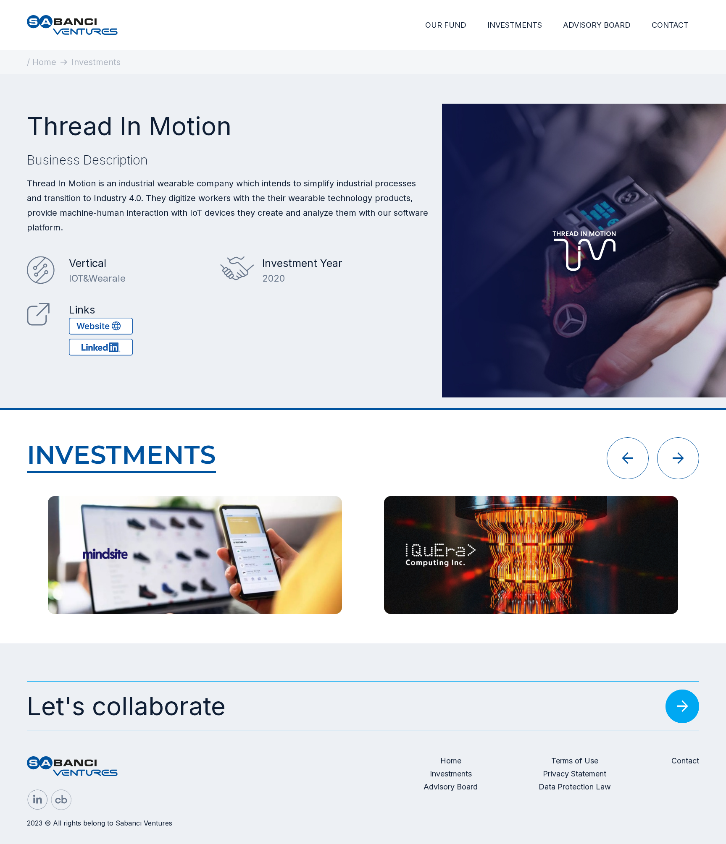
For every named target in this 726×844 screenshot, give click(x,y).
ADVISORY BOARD (597, 25)
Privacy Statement (574, 773)
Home (450, 760)
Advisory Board (451, 786)
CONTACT (670, 25)
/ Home (41, 62)
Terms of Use (574, 760)
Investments (451, 773)
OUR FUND (445, 25)
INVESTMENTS (514, 25)
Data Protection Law (575, 786)
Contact (685, 760)
